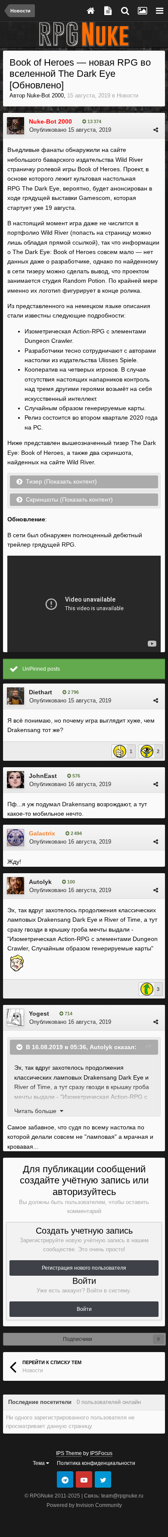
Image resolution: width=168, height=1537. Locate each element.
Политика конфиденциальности (96, 1463)
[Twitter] (103, 1479)
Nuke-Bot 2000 (45, 95)
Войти (84, 1309)
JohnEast (43, 775)
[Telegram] (65, 1479)
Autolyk (40, 881)
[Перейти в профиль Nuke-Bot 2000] (15, 125)
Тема (39, 1463)
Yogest (39, 1013)
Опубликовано (70, 130)
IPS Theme (69, 1453)
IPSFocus (101, 1453)
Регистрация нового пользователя (84, 1268)
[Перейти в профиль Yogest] (15, 1017)
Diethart (40, 692)
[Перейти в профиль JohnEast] (15, 779)
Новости (127, 95)
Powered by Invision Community (84, 1505)
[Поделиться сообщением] (155, 130)
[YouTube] (84, 1479)
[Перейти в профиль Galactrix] (15, 837)
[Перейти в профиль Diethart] (15, 696)
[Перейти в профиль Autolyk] (15, 885)
